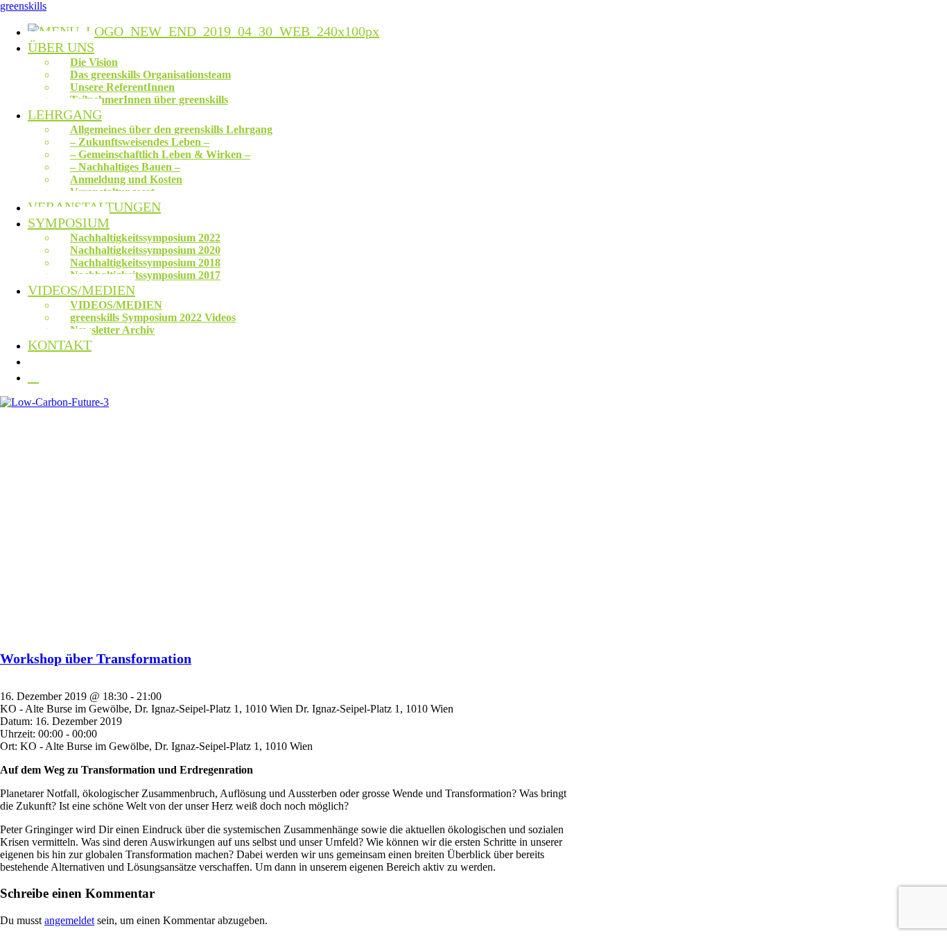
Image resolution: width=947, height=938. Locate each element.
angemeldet (69, 920)
